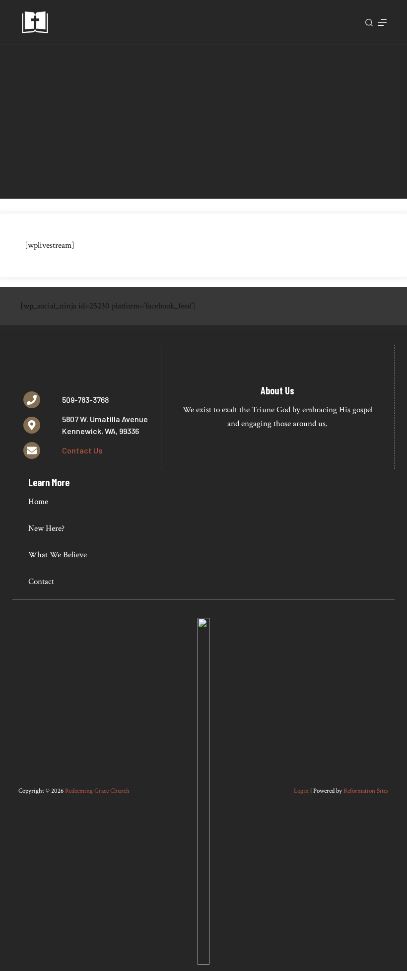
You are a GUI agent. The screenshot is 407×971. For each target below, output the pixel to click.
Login (301, 791)
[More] (382, 22)
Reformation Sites (366, 791)
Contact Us (82, 450)
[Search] (369, 22)
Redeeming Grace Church (97, 791)
